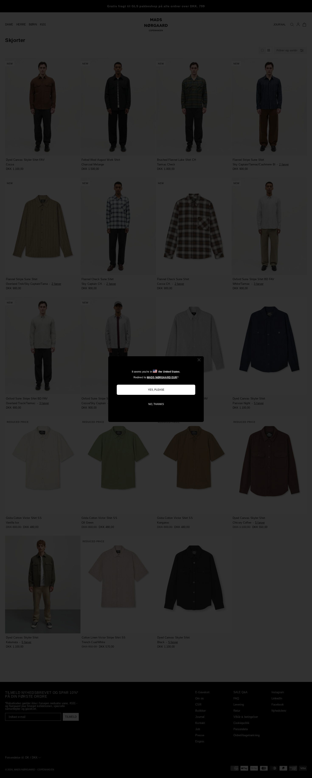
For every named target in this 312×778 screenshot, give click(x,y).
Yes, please (156, 389)
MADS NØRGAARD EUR (162, 377)
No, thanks (156, 404)
